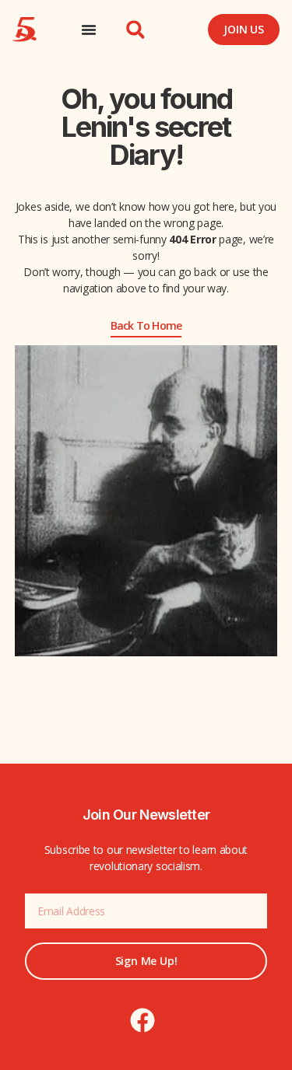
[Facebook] (142, 1020)
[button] (135, 29)
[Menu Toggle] (89, 29)
